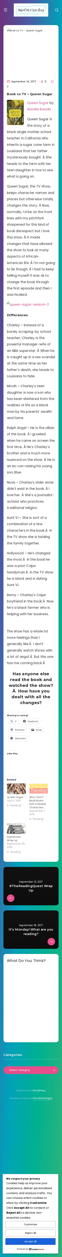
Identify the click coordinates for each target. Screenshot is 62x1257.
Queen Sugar (38, 103)
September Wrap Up (14, 838)
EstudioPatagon (42, 1098)
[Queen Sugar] (16, 788)
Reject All (30, 1233)
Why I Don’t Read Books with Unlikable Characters (37, 802)
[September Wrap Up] (16, 828)
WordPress (39, 1090)
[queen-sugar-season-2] (28, 304)
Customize (30, 1224)
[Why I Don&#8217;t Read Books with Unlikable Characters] (38, 788)
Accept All (30, 1241)
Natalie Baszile (39, 109)
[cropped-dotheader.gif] (31, 10)
